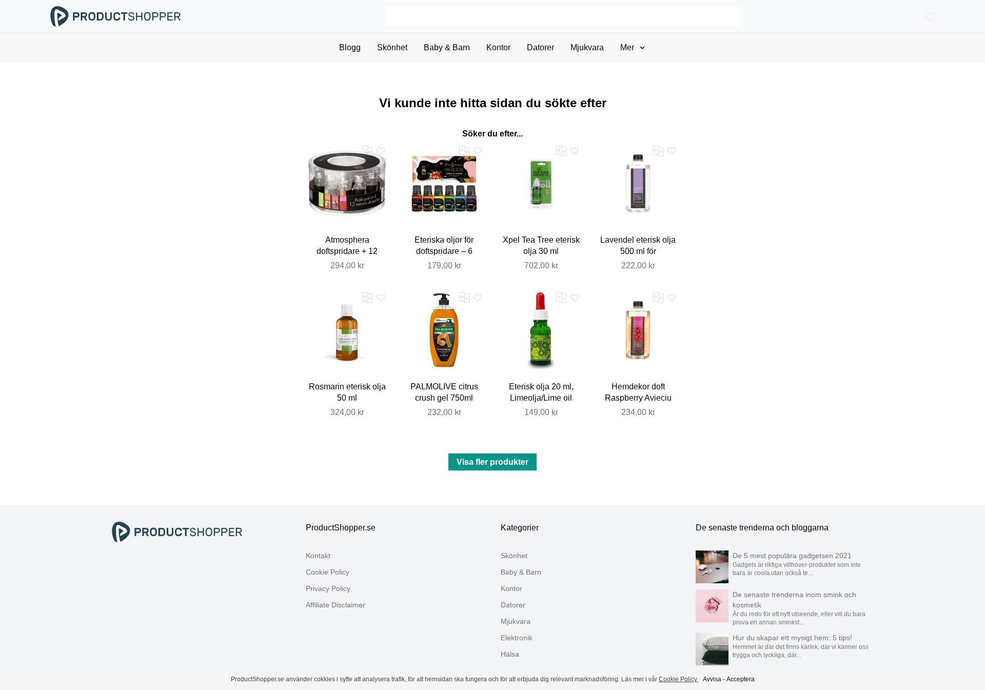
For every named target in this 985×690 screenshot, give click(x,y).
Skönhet (514, 555)
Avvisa (712, 679)
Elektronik (517, 638)
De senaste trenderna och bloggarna (762, 527)
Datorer (513, 605)
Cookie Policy (327, 572)
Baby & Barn (521, 572)
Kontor (511, 588)
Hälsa (510, 654)
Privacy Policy (328, 588)
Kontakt (318, 555)
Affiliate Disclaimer (335, 605)
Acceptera (740, 679)
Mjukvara (515, 621)
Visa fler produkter (492, 462)
